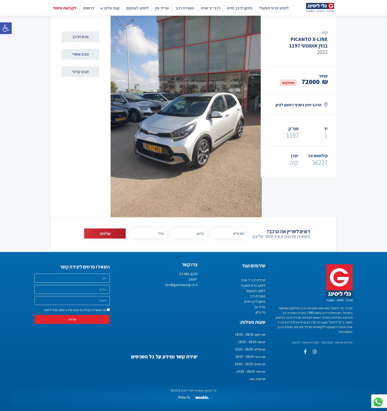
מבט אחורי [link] (80, 54)
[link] (6, 28)
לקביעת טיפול (64, 8)
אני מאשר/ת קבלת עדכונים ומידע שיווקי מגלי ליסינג (75, 310)
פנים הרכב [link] (80, 36)
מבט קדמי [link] (80, 71)
